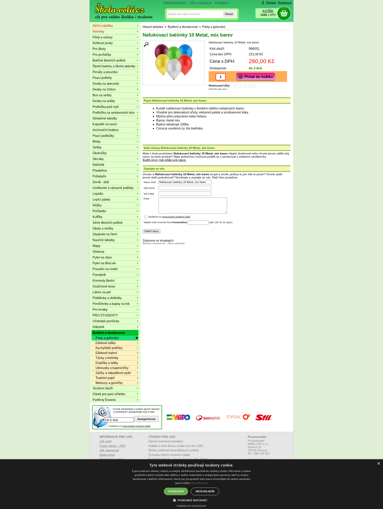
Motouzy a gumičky (109, 383)
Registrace (284, 2)
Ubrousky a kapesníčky (112, 368)
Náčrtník (98, 164)
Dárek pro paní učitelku (109, 394)
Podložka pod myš (106, 106)
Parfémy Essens (104, 400)
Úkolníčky (100, 153)
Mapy (96, 246)
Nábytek (98, 327)
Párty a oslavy (103, 37)
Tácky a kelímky (107, 358)
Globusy (98, 251)
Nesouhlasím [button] (205, 491)
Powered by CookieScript (191, 505)
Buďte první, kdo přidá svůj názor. (164, 160)
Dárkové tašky (106, 343)
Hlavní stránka (153, 27)
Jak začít (106, 441)
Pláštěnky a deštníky (107, 298)
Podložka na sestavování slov (114, 112)
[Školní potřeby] (120, 8)
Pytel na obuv (102, 257)
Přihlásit (271, 2)
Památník (99, 274)
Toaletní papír (105, 378)
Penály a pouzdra (105, 72)
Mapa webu (107, 454)
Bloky (97, 141)
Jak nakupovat (109, 450)
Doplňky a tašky (107, 363)
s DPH (268, 14)
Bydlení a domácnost (182, 27)
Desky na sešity (104, 101)
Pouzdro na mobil (105, 269)
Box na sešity (102, 95)
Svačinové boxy (104, 286)
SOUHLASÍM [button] (176, 491)
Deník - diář (101, 182)
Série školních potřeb (107, 222)
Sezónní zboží (103, 388)
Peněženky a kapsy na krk (111, 303)
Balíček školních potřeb (109, 60)
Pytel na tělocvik (104, 263)
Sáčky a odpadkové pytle (113, 373)
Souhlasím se (129, 426)
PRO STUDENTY (105, 315)
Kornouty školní (104, 280)
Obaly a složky (103, 228)
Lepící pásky (101, 199)
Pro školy (99, 49)
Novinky (98, 31)
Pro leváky (100, 309)
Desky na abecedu (106, 83)
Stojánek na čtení (105, 234)
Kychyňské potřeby (109, 348)
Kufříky (97, 217)
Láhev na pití (102, 292)
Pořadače (99, 176)
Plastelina (100, 170)
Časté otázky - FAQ (112, 445)
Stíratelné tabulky (105, 118)
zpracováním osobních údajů (176, 217)
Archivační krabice (106, 130)
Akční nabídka (103, 25)
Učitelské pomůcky (106, 321)
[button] (191, 500)
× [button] (378, 463)
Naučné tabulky (104, 240)
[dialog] (191, 484)
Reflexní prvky (103, 43)
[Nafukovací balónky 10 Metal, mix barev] (173, 62)
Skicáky (98, 159)
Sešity (97, 147)
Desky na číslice (104, 89)
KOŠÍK (268, 11)
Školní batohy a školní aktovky (114, 66)
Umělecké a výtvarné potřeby (113, 188)
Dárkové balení (106, 353)
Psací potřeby (102, 78)
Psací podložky (103, 135)
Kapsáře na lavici (105, 124)
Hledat (229, 14)
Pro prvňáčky (102, 54)
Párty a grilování (213, 27)
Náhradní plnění (174, 3)
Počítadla (99, 211)
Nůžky (97, 205)
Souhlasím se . (169, 217)
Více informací (199, 483)
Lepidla (98, 193)
